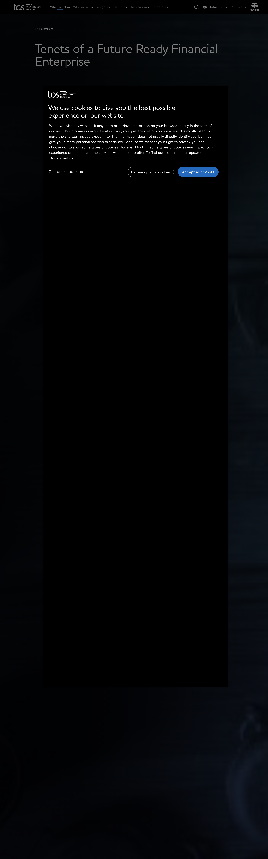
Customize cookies (66, 171)
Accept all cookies (198, 172)
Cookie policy (61, 158)
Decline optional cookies (151, 172)
